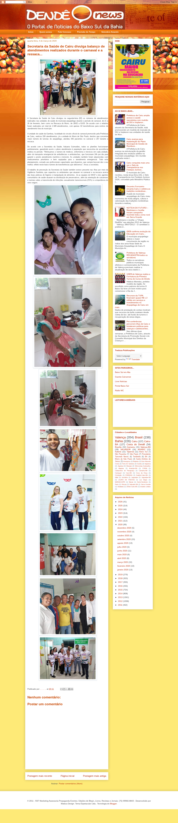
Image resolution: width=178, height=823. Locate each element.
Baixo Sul (143, 452)
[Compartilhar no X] (66, 689)
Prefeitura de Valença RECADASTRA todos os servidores (137, 255)
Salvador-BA (133, 484)
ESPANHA (128, 475)
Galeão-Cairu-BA (142, 475)
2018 (120, 578)
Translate (136, 359)
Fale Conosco (64, 32)
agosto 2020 (123, 543)
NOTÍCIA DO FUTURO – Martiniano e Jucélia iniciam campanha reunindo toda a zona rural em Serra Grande (138, 212)
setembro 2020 (124, 539)
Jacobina (125, 477)
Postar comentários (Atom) (70, 783)
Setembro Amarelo (110, 32)
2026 (120, 502)
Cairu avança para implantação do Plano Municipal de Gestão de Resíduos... (137, 142)
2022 (120, 517)
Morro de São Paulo (123, 459)
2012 (120, 601)
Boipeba (136, 461)
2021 (120, 521)
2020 (120, 524)
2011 (120, 605)
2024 (120, 509)
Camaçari (118, 473)
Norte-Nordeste (142, 482)
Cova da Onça (141, 473)
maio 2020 (122, 554)
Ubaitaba (120, 486)
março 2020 (122, 562)
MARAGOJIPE (120, 482)
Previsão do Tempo (86, 32)
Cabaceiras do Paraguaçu (124, 470)
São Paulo (134, 454)
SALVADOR (125, 449)
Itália (116, 477)
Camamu (131, 447)
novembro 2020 (124, 532)
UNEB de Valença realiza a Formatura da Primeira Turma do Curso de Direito (138, 276)
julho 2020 (122, 547)
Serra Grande (146, 484)
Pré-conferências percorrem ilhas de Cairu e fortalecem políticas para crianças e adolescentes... (138, 325)
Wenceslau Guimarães (143, 466)
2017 (120, 582)
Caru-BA (129, 473)
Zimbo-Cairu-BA (131, 486)
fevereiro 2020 (124, 566)
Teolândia (137, 457)
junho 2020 (122, 551)
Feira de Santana (128, 464)
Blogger (113, 804)
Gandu (139, 464)
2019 (120, 574)
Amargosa (126, 461)
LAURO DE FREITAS (126, 480)
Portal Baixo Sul (122, 386)
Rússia (124, 484)
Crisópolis (118, 475)
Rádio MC (119, 390)
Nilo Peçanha (120, 454)
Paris (116, 484)
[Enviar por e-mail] (61, 689)
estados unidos (145, 486)
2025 (120, 505)
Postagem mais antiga (94, 776)
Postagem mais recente (39, 776)
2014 (120, 593)
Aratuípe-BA (133, 468)
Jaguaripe (134, 477)
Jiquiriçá (120, 466)
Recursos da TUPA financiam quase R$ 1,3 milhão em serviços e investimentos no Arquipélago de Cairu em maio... (132, 301)
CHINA (144, 468)
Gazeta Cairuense (123, 377)
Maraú (131, 482)
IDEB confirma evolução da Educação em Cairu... (138, 232)
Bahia (119, 441)
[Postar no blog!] (64, 689)
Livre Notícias (121, 381)
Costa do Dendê (136, 444)
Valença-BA (145, 447)
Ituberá (118, 452)
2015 (120, 590)
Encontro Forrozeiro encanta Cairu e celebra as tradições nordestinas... (138, 188)
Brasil (139, 437)
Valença (120, 437)
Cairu (134, 441)
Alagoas (121, 468)
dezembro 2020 (124, 528)
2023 (120, 513)
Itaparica (148, 464)
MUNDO (141, 449)
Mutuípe (129, 466)
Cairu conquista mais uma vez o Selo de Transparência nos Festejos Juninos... (138, 166)
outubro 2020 (123, 535)
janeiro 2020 (123, 570)
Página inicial (67, 776)
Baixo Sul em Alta (122, 372)
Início (31, 32)
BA (146, 457)
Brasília (118, 447)
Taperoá (130, 452)
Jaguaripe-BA (146, 477)
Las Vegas (143, 480)
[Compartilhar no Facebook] (69, 689)
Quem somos (45, 32)
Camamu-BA (143, 470)
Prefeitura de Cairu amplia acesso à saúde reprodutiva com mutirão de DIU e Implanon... (138, 118)
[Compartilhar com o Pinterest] (72, 689)
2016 (120, 586)
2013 (120, 597)
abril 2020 (122, 558)
